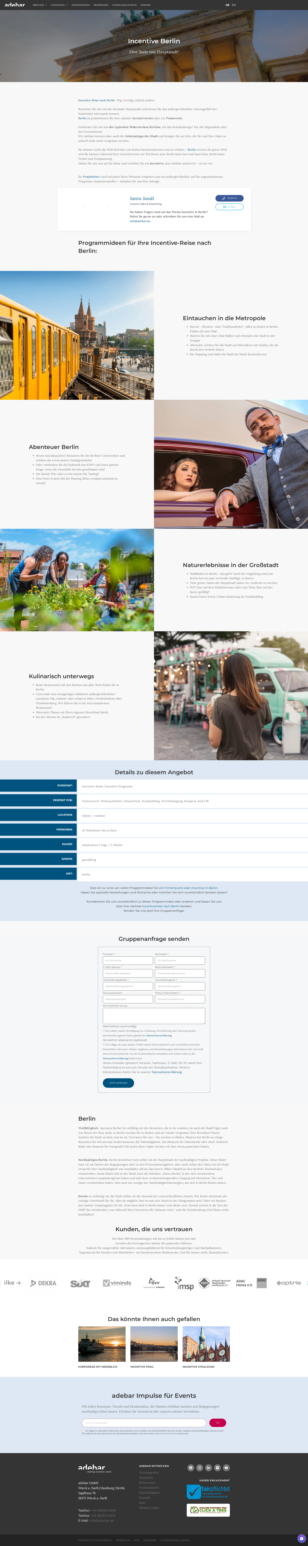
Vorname (109, 954)
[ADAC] (251, 1283)
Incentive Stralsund (198, 1366)
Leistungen (58, 5)
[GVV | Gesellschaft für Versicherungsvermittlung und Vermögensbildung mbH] (154, 1283)
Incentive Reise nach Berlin (96, 100)
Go (218, 1422)
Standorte (146, 1477)
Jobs (142, 1503)
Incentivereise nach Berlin (161, 906)
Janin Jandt (142, 198)
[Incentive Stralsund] (206, 1344)
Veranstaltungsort (166, 979)
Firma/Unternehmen (167, 992)
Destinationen (81, 5)
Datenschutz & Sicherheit (95, 1540)
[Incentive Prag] (154, 1344)
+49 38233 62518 (103, 1510)
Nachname (162, 954)
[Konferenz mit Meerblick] (102, 1344)
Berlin (82, 118)
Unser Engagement (214, 1480)
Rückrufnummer (165, 967)
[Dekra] (43, 1283)
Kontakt (146, 5)
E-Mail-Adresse (112, 967)
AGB (136, 1540)
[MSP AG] (184, 1283)
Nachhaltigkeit (149, 1492)
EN (234, 5)
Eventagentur (149, 1472)
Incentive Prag (142, 1366)
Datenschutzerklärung (158, 1035)
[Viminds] (117, 1283)
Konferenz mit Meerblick (97, 1366)
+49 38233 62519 (102, 1515)
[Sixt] (80, 1283)
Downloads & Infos (124, 5)
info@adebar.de (140, 221)
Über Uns (38, 5)
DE (228, 5)
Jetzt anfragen (118, 1083)
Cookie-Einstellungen (174, 1540)
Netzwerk (149, 1540)
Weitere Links (149, 1508)
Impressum (123, 1540)
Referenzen (101, 5)
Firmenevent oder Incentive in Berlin (190, 888)
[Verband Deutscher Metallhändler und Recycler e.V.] (215, 1283)
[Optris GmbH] (288, 1283)
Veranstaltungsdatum (116, 979)
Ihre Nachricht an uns (115, 1005)
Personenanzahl (113, 992)
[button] (301, 1538)
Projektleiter (91, 176)
